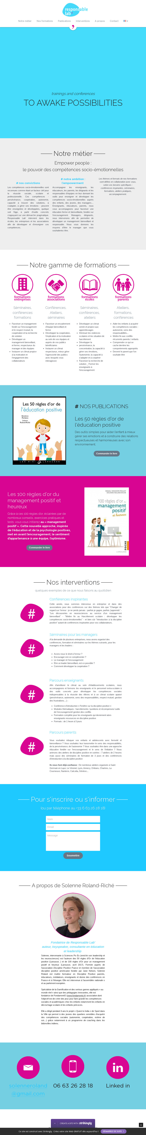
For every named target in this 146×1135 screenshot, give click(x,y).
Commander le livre (106, 481)
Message (52, 861)
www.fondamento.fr (76, 1021)
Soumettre (73, 881)
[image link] (117, 1093)
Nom (50, 844)
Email (50, 852)
